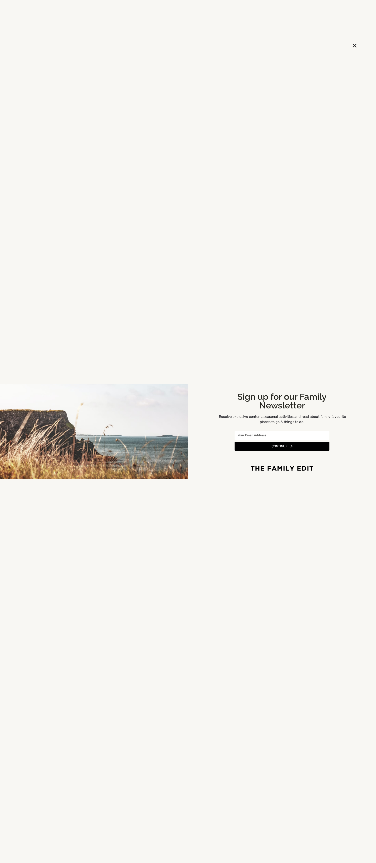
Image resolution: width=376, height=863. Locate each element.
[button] (354, 46)
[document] (188, 431)
